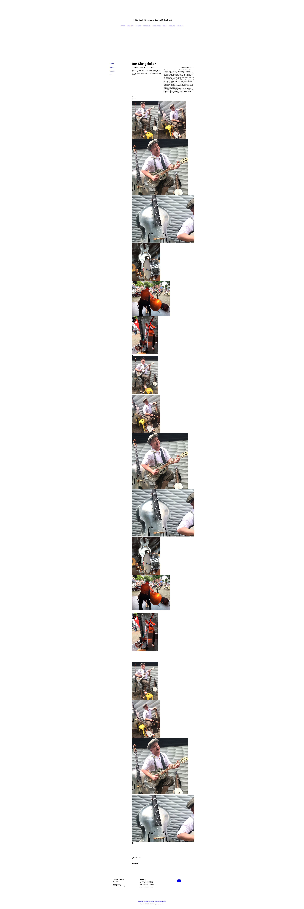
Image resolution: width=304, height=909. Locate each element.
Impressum (151, 901)
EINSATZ (138, 26)
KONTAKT (180, 26)
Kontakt (146, 901)
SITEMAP (172, 26)
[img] (152, 8)
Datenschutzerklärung (160, 901)
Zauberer (112, 67)
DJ (110, 75)
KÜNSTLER (146, 26)
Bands (111, 63)
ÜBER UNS (130, 26)
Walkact (112, 71)
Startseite (140, 901)
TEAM (165, 26)
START (123, 26)
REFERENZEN (157, 26)
